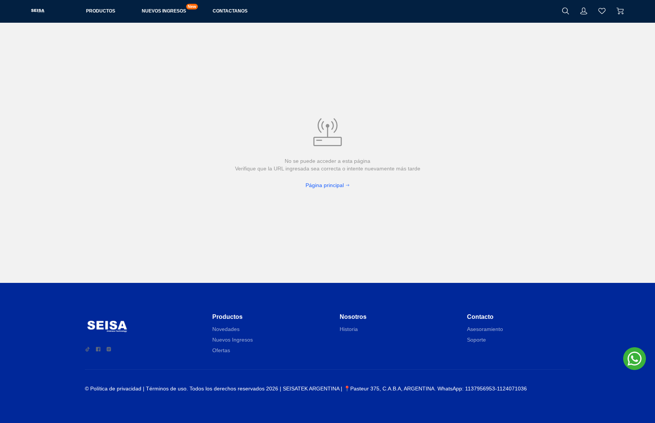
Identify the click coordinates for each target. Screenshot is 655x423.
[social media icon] (87, 349)
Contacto (480, 317)
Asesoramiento (485, 329)
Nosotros (353, 317)
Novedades (226, 329)
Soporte (476, 340)
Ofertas (221, 350)
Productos (227, 317)
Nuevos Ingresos (232, 340)
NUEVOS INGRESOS (164, 11)
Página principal (325, 185)
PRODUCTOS (100, 11)
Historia (349, 329)
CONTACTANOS (230, 11)
